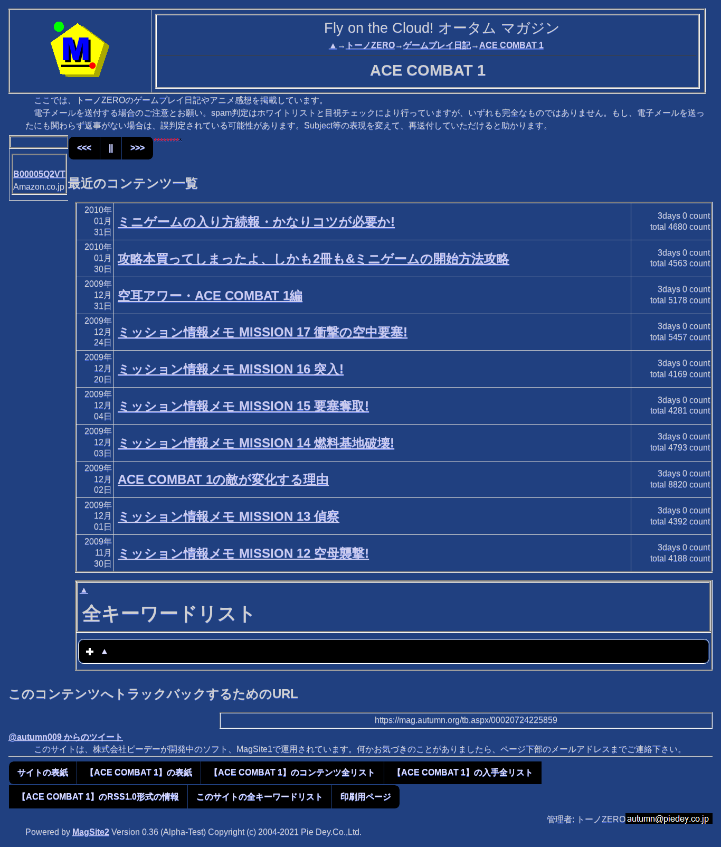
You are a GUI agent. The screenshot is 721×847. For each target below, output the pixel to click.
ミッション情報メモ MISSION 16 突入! (231, 369)
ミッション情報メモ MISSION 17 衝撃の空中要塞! (262, 332)
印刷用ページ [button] (365, 796)
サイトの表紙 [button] (42, 772)
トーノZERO (370, 45)
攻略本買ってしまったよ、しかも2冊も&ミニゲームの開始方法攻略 (313, 258)
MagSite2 (90, 831)
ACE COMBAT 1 (511, 45)
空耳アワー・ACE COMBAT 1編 (210, 295)
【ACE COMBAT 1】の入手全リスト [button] (463, 772)
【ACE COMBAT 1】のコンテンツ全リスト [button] (292, 772)
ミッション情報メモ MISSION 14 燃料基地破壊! (256, 443)
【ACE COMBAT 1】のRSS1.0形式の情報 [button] (98, 796)
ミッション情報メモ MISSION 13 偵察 (228, 516)
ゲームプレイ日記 (437, 45)
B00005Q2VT (39, 174)
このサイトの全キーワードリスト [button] (259, 796)
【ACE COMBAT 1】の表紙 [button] (139, 772)
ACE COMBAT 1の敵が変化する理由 (223, 479)
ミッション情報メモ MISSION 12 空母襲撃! (243, 553)
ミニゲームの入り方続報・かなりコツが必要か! (256, 221)
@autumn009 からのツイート (65, 736)
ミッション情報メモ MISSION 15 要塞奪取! (243, 406)
